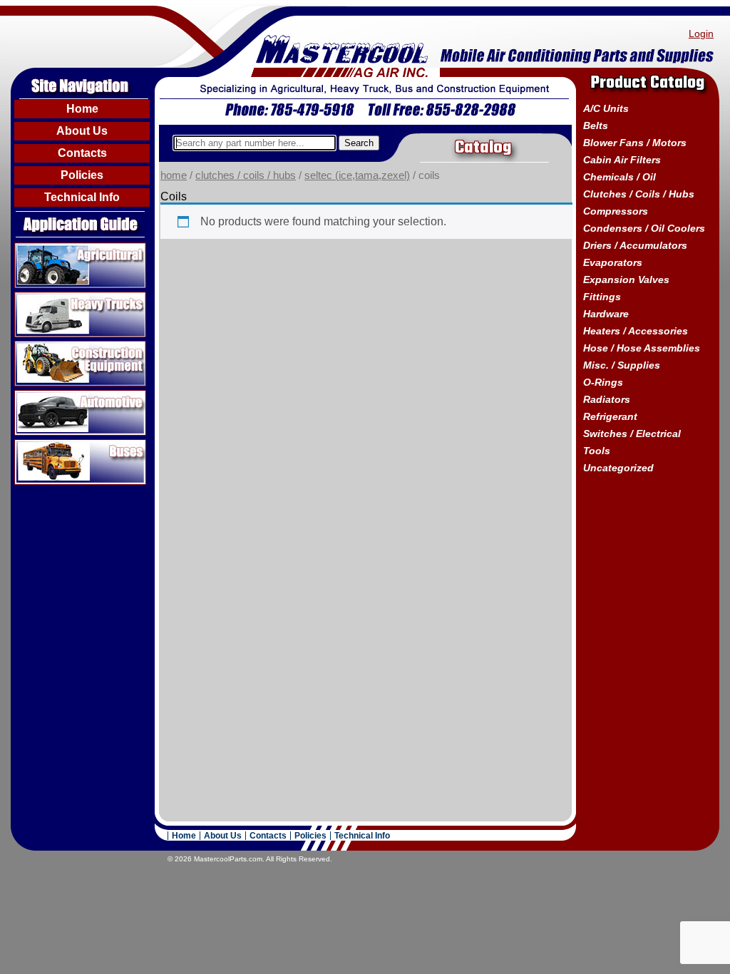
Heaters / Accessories (635, 331)
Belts (595, 125)
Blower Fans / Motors (635, 142)
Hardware (606, 313)
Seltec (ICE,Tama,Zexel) (357, 175)
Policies (82, 175)
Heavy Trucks (48, 297)
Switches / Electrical (632, 433)
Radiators (606, 399)
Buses (30, 445)
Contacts (82, 153)
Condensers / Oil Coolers (644, 228)
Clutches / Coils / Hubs (245, 175)
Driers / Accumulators (635, 245)
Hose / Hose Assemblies (641, 348)
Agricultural (43, 248)
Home (82, 109)
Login (701, 33)
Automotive (42, 395)
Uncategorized (618, 467)
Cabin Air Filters (622, 159)
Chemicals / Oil (619, 177)
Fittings (602, 296)
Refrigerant (610, 416)
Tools (596, 450)
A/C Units (606, 108)
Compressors (615, 211)
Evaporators (612, 262)
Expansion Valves (626, 279)
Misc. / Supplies (621, 365)
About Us (82, 131)
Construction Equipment (75, 346)
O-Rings (603, 382)
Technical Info (82, 197)
